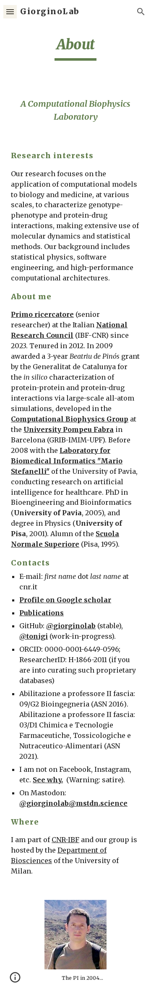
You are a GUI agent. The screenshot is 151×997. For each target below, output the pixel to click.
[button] (10, 11)
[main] (75, 48)
